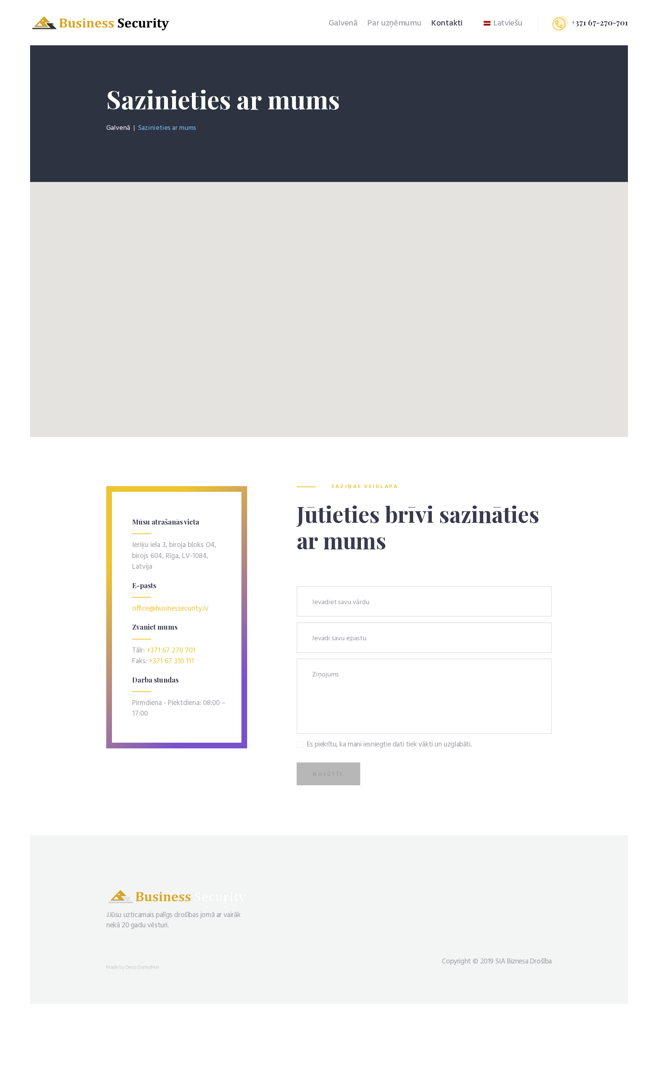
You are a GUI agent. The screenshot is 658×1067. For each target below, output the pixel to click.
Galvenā (118, 128)
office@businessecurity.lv (170, 608)
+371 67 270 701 (171, 650)
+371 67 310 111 (171, 661)
